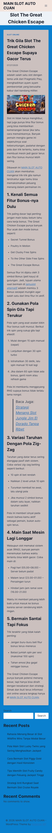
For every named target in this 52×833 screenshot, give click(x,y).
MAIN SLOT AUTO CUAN (24, 697)
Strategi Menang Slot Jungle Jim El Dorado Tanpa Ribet (27, 418)
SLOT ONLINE (13, 35)
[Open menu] (46, 5)
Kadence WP (38, 824)
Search (7, 710)
